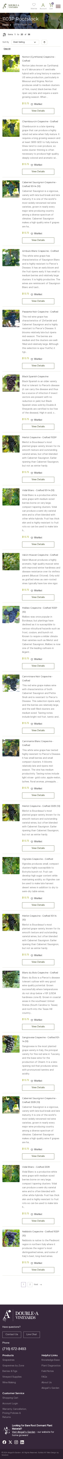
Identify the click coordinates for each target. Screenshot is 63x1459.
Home (5, 25)
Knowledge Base (51, 1360)
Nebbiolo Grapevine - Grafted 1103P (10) (40, 1233)
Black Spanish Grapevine (35, 376)
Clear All (7, 49)
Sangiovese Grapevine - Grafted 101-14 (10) (41, 1039)
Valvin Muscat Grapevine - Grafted (40, 554)
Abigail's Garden (50, 1388)
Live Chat (31, 1334)
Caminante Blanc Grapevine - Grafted (37, 743)
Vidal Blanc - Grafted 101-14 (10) (38, 490)
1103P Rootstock (22, 25)
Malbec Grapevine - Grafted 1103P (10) (39, 609)
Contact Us (11, 1334)
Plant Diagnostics (51, 1366)
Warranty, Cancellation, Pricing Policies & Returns (14, 1413)
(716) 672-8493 (14, 1349)
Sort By (5, 42)
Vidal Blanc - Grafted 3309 (36, 1166)
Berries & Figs (9, 1371)
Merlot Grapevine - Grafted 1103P (39, 437)
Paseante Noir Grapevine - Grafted (40, 311)
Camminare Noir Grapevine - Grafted (37, 678)
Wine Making (9, 1383)
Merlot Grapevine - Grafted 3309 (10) (41, 806)
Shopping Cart (10, 1398)
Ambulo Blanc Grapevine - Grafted (40, 251)
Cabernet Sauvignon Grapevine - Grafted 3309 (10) (39, 1100)
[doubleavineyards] (10, 6)
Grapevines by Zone (13, 1366)
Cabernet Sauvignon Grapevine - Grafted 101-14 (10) (39, 184)
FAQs (44, 1377)
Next (36, 1284)
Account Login (10, 1404)
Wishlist (38, 104)
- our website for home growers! (33, 1433)
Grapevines (8, 1360)
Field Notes (48, 1371)
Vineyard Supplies (12, 1377)
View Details (38, 111)
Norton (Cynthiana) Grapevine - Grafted (38, 58)
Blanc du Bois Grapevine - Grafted (40, 972)
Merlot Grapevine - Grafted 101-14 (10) (39, 917)
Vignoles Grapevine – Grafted (37, 858)
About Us (47, 1383)
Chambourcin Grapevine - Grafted (40, 121)
